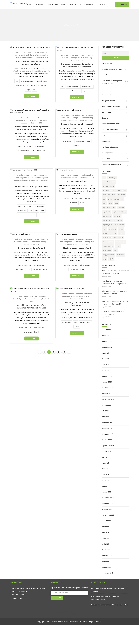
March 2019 (106, 550)
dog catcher (31, 85)
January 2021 (106, 492)
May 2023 (105, 359)
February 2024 (107, 341)
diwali (116, 203)
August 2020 (106, 521)
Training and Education (24, 58)
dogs (28, 90)
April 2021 (105, 475)
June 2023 (105, 353)
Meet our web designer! (77, 181)
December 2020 (108, 498)
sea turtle (106, 233)
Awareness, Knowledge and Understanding (31, 55)
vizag (115, 250)
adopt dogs (112, 178)
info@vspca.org (16, 598)
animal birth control (109, 182)
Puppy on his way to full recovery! (77, 124)
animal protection (27, 81)
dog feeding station (23, 269)
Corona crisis (107, 95)
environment (107, 216)
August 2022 (106, 405)
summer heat (120, 242)
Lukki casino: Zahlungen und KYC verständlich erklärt (114, 292)
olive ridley (112, 229)
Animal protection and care (25, 52)
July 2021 (105, 457)
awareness (20, 85)
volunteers (120, 255)
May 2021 (105, 469)
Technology (106, 141)
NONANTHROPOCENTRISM (111, 124)
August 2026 (106, 330)
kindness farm (107, 220)
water (104, 259)
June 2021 (105, 463)
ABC (17, 81)
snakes (120, 238)
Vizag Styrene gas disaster (112, 164)
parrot (77, 327)
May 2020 (105, 538)
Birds (87, 296)
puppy (76, 145)
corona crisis (118, 199)
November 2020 (107, 504)
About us (72, 4)
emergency (31, 215)
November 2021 (107, 434)
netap (104, 229)
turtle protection (108, 246)
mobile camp (119, 225)
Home (29, 4)
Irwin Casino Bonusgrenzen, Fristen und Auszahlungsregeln (114, 282)
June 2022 (105, 417)
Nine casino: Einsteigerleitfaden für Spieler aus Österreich (115, 272)
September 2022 (108, 399)
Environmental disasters (29, 180)
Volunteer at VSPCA (87, 4)
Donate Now (122, 4)
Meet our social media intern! (77, 248)
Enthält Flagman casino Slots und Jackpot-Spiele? (115, 312)
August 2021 (106, 451)
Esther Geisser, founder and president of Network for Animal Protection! (31, 128)
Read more (31, 96)
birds (75, 322)
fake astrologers (85, 322)
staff (34, 90)
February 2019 (107, 556)
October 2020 (107, 509)
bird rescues (66, 322)
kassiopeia (41, 151)
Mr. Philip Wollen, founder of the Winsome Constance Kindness (31, 306)
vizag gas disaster (108, 255)
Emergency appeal (108, 101)
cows (36, 211)
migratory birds (108, 225)
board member (23, 151)
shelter (113, 233)
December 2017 (107, 573)
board (36, 332)
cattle (110, 199)
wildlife (111, 259)
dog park (121, 207)
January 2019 (106, 561)
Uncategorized (107, 153)
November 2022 (107, 388)
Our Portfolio (52, 4)
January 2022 (107, 423)
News (63, 4)
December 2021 (107, 428)
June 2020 (105, 532)
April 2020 (105, 544)
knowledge (118, 220)
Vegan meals (106, 159)
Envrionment (106, 112)
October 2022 (107, 394)
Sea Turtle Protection (110, 130)
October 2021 (107, 440)
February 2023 (107, 376)
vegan (118, 246)
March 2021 (106, 480)
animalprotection (108, 190)
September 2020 (108, 515)
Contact (101, 4)
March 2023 (106, 370)
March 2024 (106, 336)
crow (110, 203)
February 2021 (107, 486)
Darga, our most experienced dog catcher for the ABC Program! (77, 65)
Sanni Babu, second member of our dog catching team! (31, 62)
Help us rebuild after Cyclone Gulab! (32, 186)
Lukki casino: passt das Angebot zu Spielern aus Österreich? (115, 302)
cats (33, 151)
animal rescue (42, 52)
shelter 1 (121, 233)
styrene (110, 242)
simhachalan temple (109, 238)
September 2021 (108, 446)
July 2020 (105, 527)
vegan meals (107, 250)
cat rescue (121, 195)
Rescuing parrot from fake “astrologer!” (77, 303)
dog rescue (42, 85)
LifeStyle (105, 118)
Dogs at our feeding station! (31, 248)
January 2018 (106, 567)
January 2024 (107, 347)
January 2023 (107, 382)
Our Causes (38, 4)
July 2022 (105, 411)
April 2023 (105, 365)
